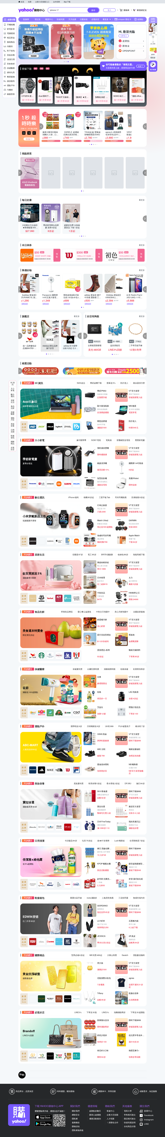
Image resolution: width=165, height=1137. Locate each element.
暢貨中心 (49, 19)
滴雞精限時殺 (109, 669)
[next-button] (145, 371)
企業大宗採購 (112, 1114)
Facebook (149, 1115)
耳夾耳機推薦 (121, 497)
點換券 (26, 19)
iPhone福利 (73, 497)
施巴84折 (140, 783)
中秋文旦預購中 (103, 611)
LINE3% (78, 1012)
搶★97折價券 (103, 840)
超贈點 (140, 19)
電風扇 (109, 440)
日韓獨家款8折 (93, 726)
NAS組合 (81, 383)
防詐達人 (124, 383)
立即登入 (123, 36)
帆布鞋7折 (140, 726)
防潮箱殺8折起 (138, 497)
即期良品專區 (67, 611)
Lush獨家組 (119, 840)
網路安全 (76, 1114)
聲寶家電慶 (140, 440)
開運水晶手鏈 (76, 897)
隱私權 (75, 1118)
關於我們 (76, 1110)
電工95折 (92, 554)
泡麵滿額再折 (120, 1012)
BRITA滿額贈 (107, 554)
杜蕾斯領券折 (139, 669)
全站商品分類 (130, 1126)
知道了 (140, 66)
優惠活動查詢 (95, 1118)
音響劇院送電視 (123, 440)
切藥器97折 (77, 554)
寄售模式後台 (130, 1114)
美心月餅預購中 (121, 611)
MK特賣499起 (96, 955)
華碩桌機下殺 (96, 383)
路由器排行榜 (139, 383)
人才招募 (110, 1118)
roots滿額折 (92, 897)
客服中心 (110, 1110)
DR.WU (128, 783)
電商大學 (128, 1110)
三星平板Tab (104, 497)
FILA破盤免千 (124, 726)
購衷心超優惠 (95, 1114)
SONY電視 (96, 440)
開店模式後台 (130, 1118)
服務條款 (76, 1122)
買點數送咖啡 (139, 955)
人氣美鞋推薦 (108, 897)
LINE (146, 1124)
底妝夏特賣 (78, 783)
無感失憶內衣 (139, 897)
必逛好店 (95, 19)
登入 (109, 10)
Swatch (125, 955)
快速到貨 (61, 19)
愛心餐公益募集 (84, 611)
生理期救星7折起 (137, 840)
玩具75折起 (87, 840)
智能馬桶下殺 (139, 554)
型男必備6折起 (78, 955)
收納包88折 (123, 554)
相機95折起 (89, 497)
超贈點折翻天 (95, 1110)
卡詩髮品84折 (71, 840)
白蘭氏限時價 (93, 669)
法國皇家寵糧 (139, 611)
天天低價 (72, 19)
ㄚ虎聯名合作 (112, 1122)
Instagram (149, 1119)
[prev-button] (20, 371)
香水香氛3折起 (113, 783)
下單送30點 (91, 1012)
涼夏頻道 (84, 19)
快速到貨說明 (130, 1122)
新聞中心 (148, 1110)
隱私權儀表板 (77, 1130)
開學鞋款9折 (76, 726)
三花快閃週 (123, 897)
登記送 (37, 19)
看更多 (152, 57)
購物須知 (76, 1126)
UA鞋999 (109, 726)
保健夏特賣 (77, 669)
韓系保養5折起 (95, 783)
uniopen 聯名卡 (124, 19)
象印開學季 (81, 440)
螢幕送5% (111, 383)
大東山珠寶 (112, 955)
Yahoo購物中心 (31, 10)
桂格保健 (124, 669)
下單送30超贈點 (137, 1012)
